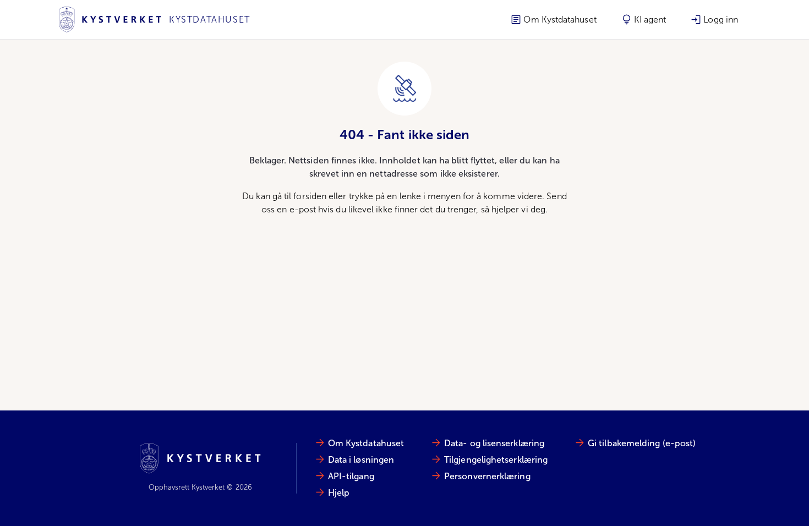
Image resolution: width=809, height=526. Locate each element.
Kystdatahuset (209, 19)
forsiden (309, 196)
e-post (302, 209)
